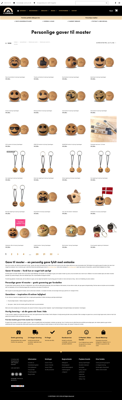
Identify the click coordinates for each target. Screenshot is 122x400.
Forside (16, 42)
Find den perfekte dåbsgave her (30, 18)
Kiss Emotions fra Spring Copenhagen (70, 77)
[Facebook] (12, 374)
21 (44, 254)
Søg (106, 3)
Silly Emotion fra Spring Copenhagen (98, 110)
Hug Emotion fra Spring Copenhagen (42, 211)
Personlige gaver (33, 42)
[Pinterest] (20, 374)
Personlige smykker (91, 18)
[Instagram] (16, 374)
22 (51, 254)
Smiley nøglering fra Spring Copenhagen (71, 178)
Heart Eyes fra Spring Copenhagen (98, 77)
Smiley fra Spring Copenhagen (12, 110)
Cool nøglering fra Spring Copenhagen (99, 178)
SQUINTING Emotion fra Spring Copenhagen (72, 144)
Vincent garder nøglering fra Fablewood (99, 245)
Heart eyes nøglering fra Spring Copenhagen (44, 178)
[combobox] (103, 43)
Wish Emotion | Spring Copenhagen (70, 245)
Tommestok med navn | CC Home (97, 144)
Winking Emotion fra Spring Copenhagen (43, 110)
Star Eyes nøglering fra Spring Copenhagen (15, 211)
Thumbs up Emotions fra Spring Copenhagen (44, 77)
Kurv (111, 11)
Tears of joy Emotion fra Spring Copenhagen (15, 77)
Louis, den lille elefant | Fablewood (70, 211)
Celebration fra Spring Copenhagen (98, 211)
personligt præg (52, 267)
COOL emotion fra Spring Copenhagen (13, 144)
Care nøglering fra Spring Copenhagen (14, 178)
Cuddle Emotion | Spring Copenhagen (42, 245)
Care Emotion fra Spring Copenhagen (70, 110)
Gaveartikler (23, 42)
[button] (9, 43)
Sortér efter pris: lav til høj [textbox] (105, 43)
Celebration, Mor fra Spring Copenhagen (14, 245)
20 (37, 254)
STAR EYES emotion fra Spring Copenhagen (43, 144)
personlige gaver (72, 267)
